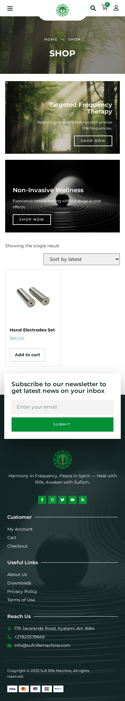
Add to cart (27, 354)
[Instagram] (52, 500)
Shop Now (93, 141)
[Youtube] (72, 500)
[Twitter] (62, 500)
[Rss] (83, 500)
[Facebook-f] (42, 500)
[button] (10, 8)
